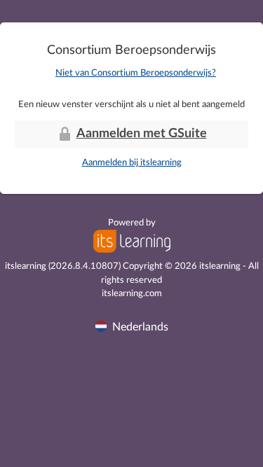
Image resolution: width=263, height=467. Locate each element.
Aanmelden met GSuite (141, 133)
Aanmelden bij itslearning (132, 162)
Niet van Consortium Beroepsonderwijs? (135, 73)
